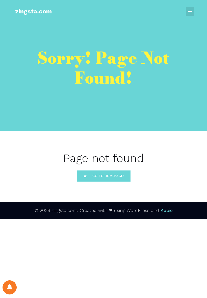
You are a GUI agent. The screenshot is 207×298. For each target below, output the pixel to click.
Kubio (167, 210)
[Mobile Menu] (190, 11)
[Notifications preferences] (10, 287)
